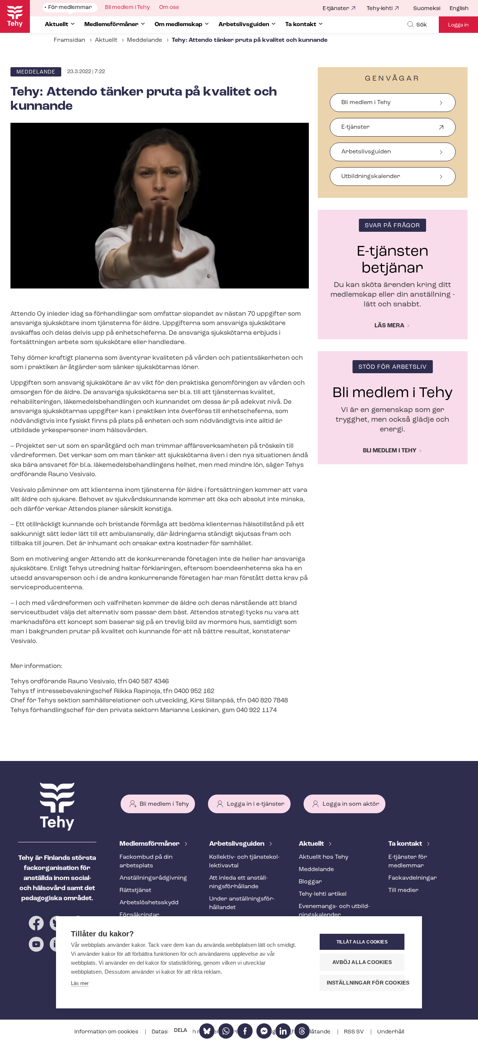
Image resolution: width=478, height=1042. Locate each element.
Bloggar (310, 882)
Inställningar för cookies (365, 983)
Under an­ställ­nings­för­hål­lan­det (242, 903)
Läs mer (80, 983)
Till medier (403, 890)
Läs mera (389, 326)
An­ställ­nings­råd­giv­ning (153, 878)
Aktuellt (106, 40)
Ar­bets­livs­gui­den (237, 844)
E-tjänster (336, 9)
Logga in (458, 25)
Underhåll (390, 1032)
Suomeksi (426, 9)
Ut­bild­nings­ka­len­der (370, 177)
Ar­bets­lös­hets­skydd (149, 903)
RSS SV (354, 1032)
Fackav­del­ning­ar (412, 878)
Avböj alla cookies (362, 962)
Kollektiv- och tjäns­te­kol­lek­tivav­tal (244, 861)
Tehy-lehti (379, 9)
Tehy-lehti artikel (323, 894)
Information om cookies (106, 1032)
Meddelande (144, 40)
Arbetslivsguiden (366, 152)
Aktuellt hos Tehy (323, 857)
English (459, 9)
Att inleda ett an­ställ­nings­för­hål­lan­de (238, 882)
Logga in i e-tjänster (256, 804)
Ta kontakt (405, 844)
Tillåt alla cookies (362, 942)
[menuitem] (431, 9)
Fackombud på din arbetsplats (146, 861)
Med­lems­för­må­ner (150, 844)
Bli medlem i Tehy (366, 103)
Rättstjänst (135, 890)
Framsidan (69, 40)
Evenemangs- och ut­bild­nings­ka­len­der (334, 911)
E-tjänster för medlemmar (407, 861)
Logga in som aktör (351, 804)
